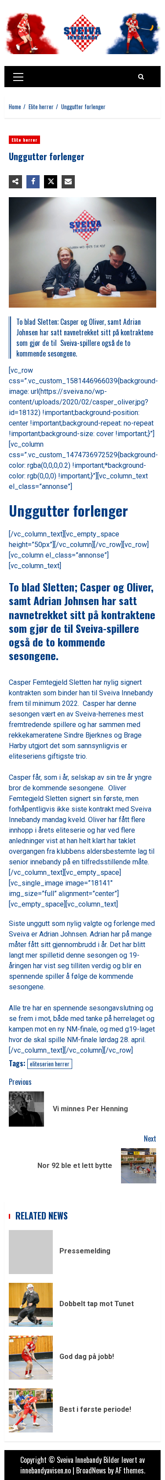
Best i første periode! (31, 1410)
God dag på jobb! (31, 1358)
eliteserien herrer (50, 1063)
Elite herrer (24, 139)
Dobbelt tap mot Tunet (31, 1305)
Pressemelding (31, 1252)
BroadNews (91, 1470)
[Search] (141, 76)
